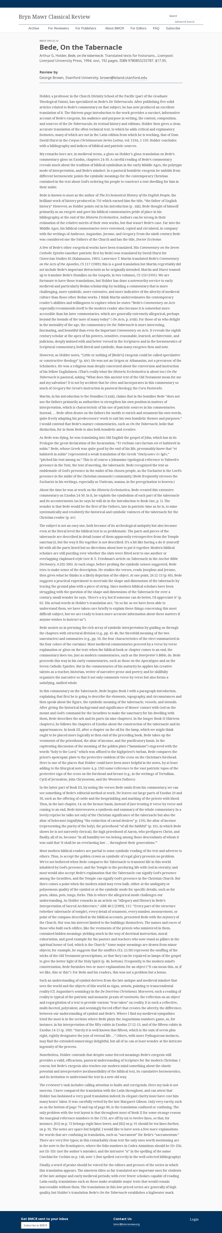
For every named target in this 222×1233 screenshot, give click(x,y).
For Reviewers (58, 28)
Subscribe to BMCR (35, 1225)
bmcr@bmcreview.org (126, 1224)
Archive (33, 28)
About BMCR (114, 28)
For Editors (138, 28)
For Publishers (85, 28)
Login (194, 1219)
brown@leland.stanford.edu (123, 77)
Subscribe (173, 28)
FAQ (156, 28)
